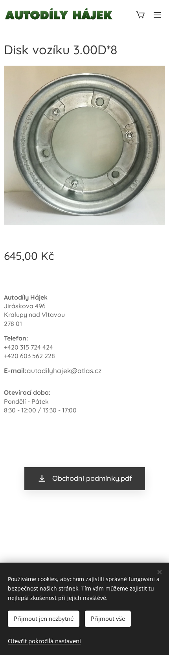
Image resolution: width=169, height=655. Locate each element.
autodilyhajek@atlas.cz (64, 370)
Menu (157, 14)
